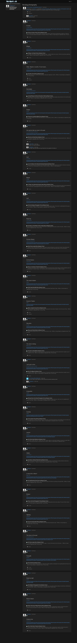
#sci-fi (52, 539)
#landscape (33, 416)
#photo (37, 28)
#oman (45, 30)
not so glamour (28, 454)
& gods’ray (28, 516)
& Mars (27, 413)
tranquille (27, 434)
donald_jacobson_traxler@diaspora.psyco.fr (34, 7)
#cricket (49, 623)
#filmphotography (53, 8)
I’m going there (28, 47)
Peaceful (27, 557)
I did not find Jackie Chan (30, 240)
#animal (36, 416)
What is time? (28, 345)
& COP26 (28, 600)
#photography (63, 8)
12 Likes (29, 37)
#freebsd (15, 7)
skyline (27, 579)
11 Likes (29, 168)
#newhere (34, 8)
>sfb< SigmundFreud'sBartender (35, 378)
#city (49, 50)
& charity (27, 324)
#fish (50, 30)
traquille (27, 392)
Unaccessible (28, 261)
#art (34, 28)
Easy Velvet (31, 15)
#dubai (45, 50)
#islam (34, 93)
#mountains (50, 477)
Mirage (27, 282)
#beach (47, 30)
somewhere (28, 158)
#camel (39, 416)
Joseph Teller (31, 143)
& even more (28, 620)
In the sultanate (29, 220)
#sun (32, 93)
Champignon (28, 20)
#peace (55, 560)
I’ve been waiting (29, 27)
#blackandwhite (29, 30)
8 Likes (29, 271)
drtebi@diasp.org (12, 5)
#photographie (42, 28)
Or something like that (30, 536)
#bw (63, 28)
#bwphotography (67, 28)
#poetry (68, 8)
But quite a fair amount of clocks (31, 366)
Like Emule (28, 199)
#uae (47, 50)
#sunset (52, 560)
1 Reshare (30, 79)
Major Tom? (28, 475)
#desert (47, 223)
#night (32, 582)
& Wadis (27, 179)
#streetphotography (40, 30)
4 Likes (29, 11)
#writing (27, 9)
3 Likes (29, 100)
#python (12, 7)
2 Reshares (30, 13)
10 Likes (29, 57)
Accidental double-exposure (30, 90)
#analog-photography (13, 8)
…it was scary (28, 68)
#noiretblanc (58, 8)
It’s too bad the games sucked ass (32, 131)
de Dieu (27, 111)
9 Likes (29, 230)
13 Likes (29, 375)
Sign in (70, 1)
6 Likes (29, 78)
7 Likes (29, 121)
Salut (27, 495)
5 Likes (29, 141)
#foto (39, 28)
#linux (10, 7)
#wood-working (12, 9)
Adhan (27, 302)
